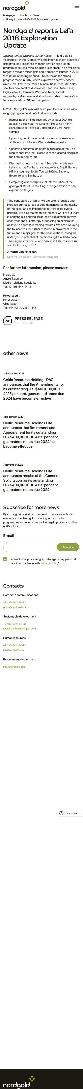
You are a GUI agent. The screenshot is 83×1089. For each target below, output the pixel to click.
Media (23, 15)
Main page (9, 15)
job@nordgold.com (14, 649)
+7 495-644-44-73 (14, 602)
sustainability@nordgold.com (19, 628)
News (36, 15)
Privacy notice (71, 813)
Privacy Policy (49, 563)
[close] (81, 813)
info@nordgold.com (14, 666)
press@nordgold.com (15, 607)
